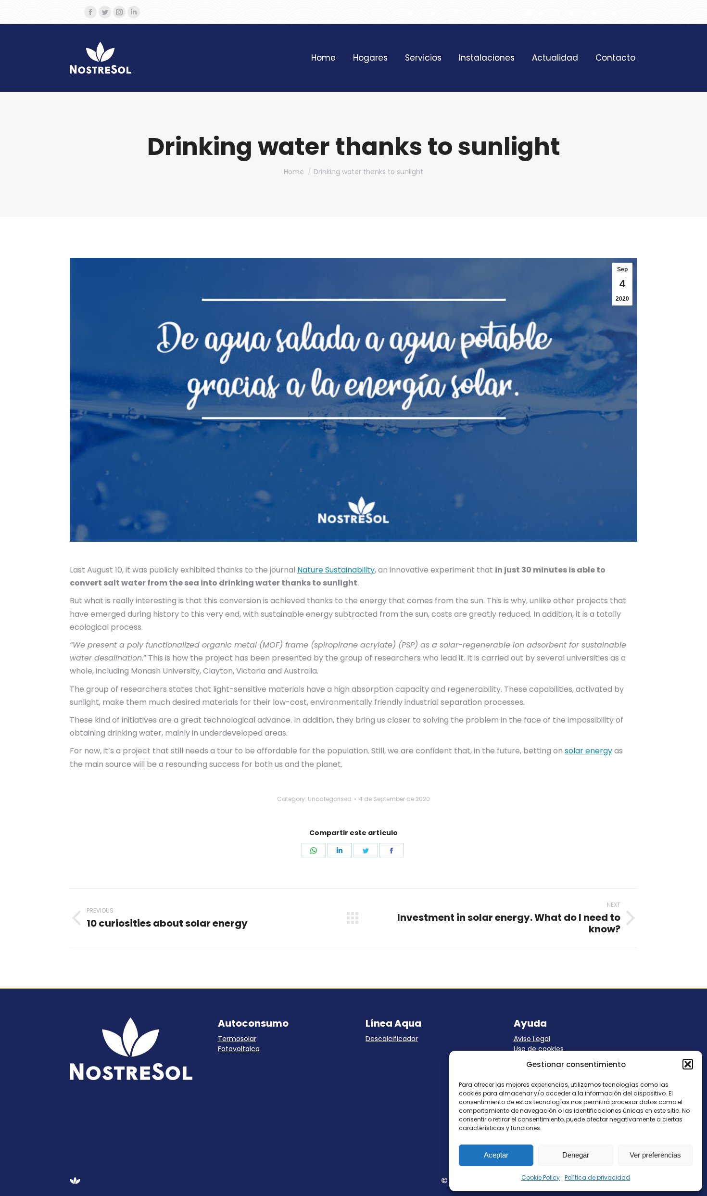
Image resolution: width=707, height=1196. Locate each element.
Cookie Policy (540, 1177)
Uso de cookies (539, 1049)
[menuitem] (323, 58)
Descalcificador (392, 1038)
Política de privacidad (597, 1177)
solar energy (588, 750)
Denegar (575, 1155)
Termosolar (237, 1038)
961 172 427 (422, 12)
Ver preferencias (655, 1155)
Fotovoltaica (239, 1049)
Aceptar (496, 1155)
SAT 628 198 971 (489, 12)
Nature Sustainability (336, 569)
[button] (688, 1064)
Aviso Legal (532, 1038)
